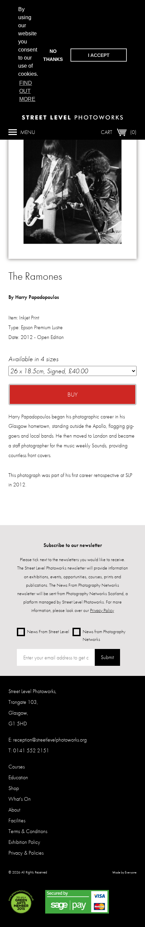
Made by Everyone (124, 872)
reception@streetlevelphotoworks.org (50, 739)
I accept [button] (99, 55)
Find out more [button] (27, 91)
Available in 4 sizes (33, 358)
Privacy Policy (102, 610)
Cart (119, 132)
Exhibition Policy (24, 842)
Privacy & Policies (26, 852)
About (14, 809)
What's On (19, 798)
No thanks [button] (53, 55)
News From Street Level (48, 631)
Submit (107, 657)
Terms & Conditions (27, 831)
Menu (27, 132)
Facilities (16, 820)
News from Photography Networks (104, 635)
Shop (13, 788)
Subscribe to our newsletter (73, 545)
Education (18, 777)
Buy (72, 394)
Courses (16, 766)
